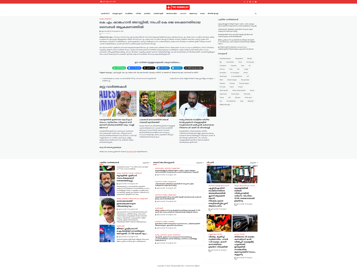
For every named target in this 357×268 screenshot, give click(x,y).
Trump (222, 97)
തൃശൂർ (131, 173)
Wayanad (250, 101)
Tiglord (196, 266)
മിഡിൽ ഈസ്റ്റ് (213, 14)
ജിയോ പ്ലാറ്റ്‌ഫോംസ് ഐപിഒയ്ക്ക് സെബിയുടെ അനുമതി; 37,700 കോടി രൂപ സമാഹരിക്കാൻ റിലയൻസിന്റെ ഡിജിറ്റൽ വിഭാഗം (236, 42)
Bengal (249, 58)
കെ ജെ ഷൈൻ (142, 73)
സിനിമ (138, 14)
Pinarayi (232, 83)
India (231, 69)
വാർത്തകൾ (138, 173)
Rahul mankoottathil (239, 90)
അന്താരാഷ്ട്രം (171, 14)
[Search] (255, 13)
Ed (249, 66)
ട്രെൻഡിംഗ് (105, 14)
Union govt (248, 97)
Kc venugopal (235, 73)
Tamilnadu (247, 94)
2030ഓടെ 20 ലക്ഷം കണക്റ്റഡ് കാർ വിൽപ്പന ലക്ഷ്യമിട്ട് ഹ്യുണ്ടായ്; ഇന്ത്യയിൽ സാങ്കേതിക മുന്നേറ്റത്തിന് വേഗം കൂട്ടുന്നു (244, 246)
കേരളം (101, 19)
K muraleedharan (236, 76)
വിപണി (226, 186)
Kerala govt (223, 76)
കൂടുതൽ (146, 163)
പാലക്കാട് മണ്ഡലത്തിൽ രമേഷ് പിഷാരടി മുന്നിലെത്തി (153, 121)
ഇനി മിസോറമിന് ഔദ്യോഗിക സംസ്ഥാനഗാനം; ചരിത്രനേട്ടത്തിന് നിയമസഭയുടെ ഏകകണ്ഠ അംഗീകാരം (177, 224)
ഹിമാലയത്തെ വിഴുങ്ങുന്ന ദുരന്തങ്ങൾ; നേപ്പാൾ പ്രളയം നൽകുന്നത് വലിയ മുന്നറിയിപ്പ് (174, 184)
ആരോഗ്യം (193, 14)
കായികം (147, 14)
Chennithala (230, 62)
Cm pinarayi (250, 62)
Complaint (223, 66)
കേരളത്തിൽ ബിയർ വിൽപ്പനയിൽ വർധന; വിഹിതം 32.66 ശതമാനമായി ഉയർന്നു (244, 194)
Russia (252, 90)
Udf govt (237, 97)
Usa (221, 101)
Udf (229, 97)
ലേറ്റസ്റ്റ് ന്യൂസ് (117, 14)
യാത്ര (202, 14)
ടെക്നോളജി (158, 14)
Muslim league (232, 80)
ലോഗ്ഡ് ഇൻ (131, 152)
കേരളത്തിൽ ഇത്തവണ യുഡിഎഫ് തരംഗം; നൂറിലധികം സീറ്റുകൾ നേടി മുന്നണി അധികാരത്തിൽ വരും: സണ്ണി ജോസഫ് (116, 124)
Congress (234, 66)
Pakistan (222, 83)
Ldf (248, 76)
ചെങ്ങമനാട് (166, 73)
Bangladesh (239, 58)
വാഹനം (183, 14)
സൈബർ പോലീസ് (191, 73)
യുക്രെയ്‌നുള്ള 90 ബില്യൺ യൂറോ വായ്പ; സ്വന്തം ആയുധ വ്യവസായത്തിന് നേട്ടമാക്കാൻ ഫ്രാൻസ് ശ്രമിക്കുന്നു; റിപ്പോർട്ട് (176, 171)
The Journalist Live (177, 266)
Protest (240, 87)
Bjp (221, 62)
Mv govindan (245, 80)
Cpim (242, 66)
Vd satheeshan (231, 101)
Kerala (246, 73)
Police (232, 87)
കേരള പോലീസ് (155, 73)
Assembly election (225, 58)
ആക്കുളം (108, 73)
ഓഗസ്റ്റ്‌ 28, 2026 (133, 184)
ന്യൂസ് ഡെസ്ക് (105, 31)
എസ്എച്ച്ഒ (117, 73)
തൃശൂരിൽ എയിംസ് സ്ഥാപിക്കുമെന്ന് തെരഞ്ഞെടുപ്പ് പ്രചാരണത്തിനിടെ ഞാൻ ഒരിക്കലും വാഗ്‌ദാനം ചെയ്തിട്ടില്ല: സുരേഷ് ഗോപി (131, 182)
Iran (238, 69)
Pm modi (222, 87)
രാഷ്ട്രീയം (129, 14)
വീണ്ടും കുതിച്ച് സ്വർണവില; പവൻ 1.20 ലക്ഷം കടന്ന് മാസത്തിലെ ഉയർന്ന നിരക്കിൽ (218, 242)
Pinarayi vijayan (244, 83)
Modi (221, 80)
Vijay (241, 101)
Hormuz (222, 69)
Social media (235, 94)
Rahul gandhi (224, 90)
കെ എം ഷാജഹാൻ (129, 73)
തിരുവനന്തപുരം (177, 73)
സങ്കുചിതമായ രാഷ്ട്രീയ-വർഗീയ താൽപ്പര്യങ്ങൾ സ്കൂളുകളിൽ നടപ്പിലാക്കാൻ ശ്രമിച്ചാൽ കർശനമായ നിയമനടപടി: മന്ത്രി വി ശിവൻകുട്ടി (196, 124)
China (240, 62)
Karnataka (223, 73)
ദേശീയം (165, 181)
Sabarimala (223, 94)
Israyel (246, 69)
